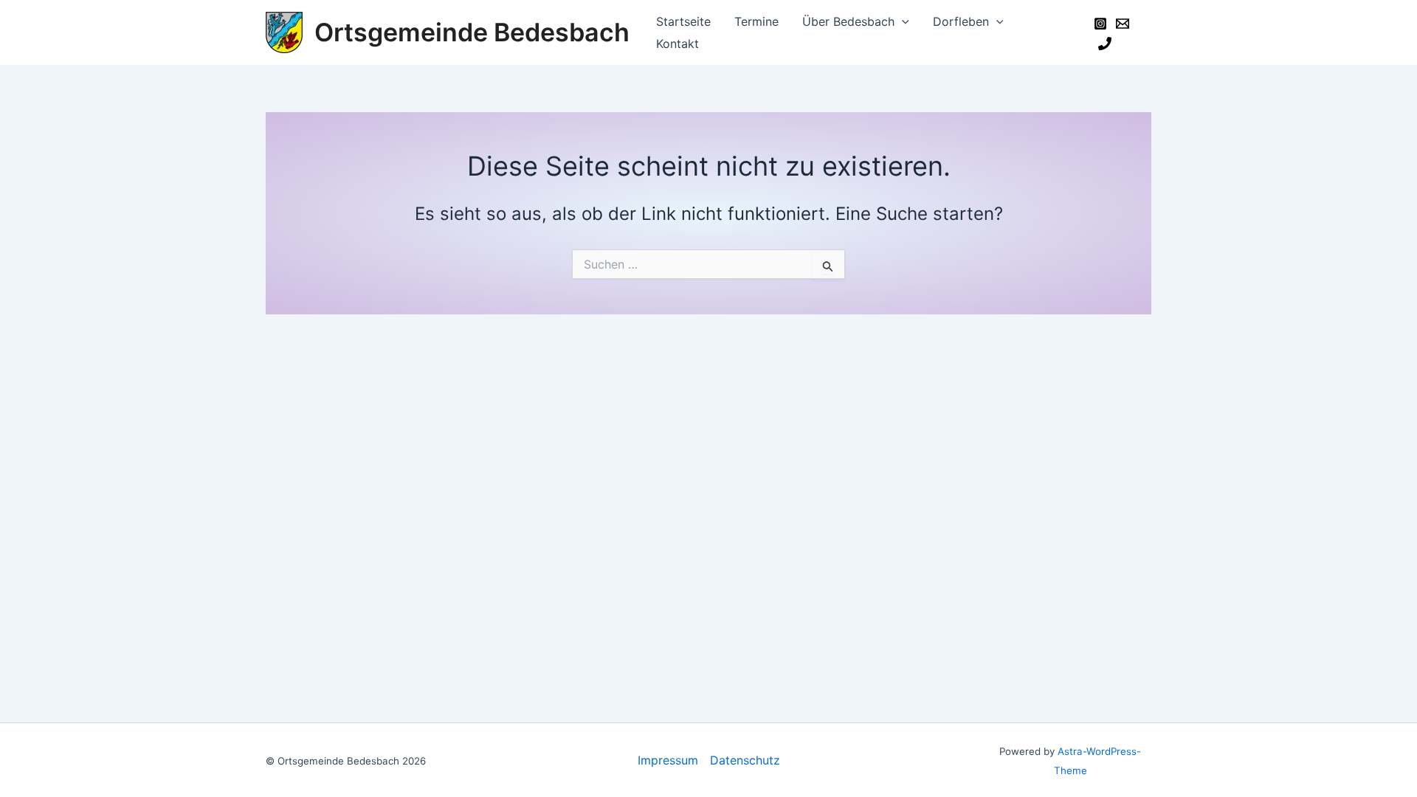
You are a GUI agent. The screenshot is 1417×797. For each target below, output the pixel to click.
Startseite (683, 21)
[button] (901, 21)
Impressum (668, 760)
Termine (756, 21)
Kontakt (677, 43)
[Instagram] (1100, 23)
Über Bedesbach (848, 21)
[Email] (1122, 23)
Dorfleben (961, 21)
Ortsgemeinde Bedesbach (472, 32)
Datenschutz (745, 760)
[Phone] (1104, 43)
